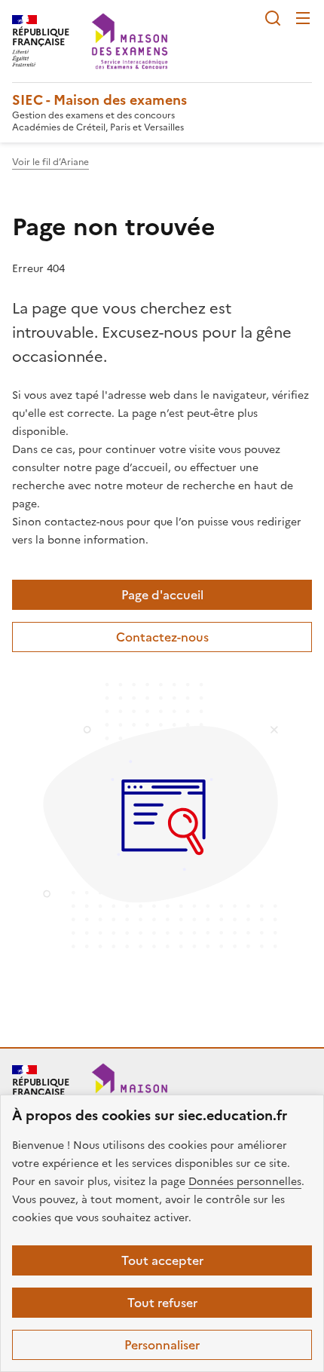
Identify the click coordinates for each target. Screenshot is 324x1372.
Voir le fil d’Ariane (50, 162)
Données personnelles (244, 1182)
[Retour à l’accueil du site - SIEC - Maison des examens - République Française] (129, 1091)
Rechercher (273, 18)
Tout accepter (162, 1260)
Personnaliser (162, 1345)
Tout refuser (162, 1303)
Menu (303, 18)
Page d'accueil (162, 595)
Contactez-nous (162, 637)
